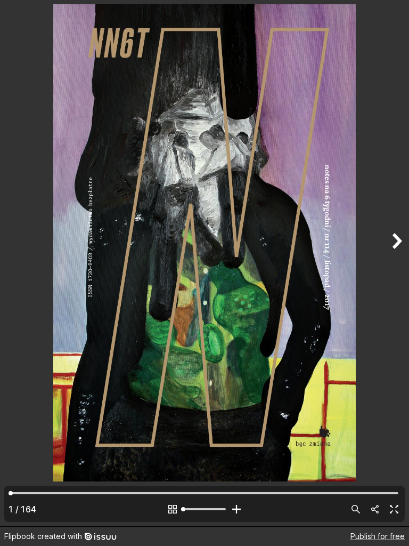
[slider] (204, 509)
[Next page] (396, 263)
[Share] (374, 509)
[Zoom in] (236, 509)
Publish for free (377, 536)
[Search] (355, 509)
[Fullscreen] (394, 509)
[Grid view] (172, 509)
